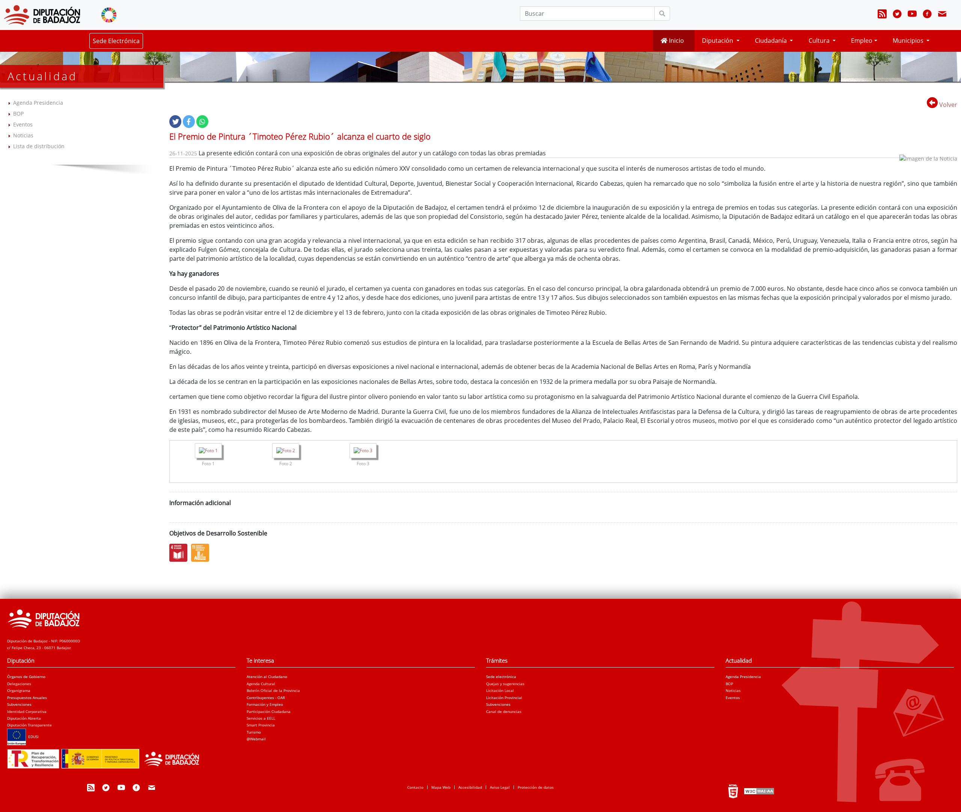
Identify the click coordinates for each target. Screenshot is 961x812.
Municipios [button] (909, 40)
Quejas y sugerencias (505, 683)
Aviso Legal (500, 787)
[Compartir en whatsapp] (202, 121)
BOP (18, 113)
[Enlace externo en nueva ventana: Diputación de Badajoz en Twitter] (897, 15)
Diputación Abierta (24, 718)
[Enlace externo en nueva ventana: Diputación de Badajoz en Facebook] (927, 15)
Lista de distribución (39, 146)
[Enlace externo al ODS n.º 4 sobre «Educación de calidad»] (180, 553)
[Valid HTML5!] (733, 791)
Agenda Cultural (261, 683)
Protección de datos (536, 787)
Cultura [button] (820, 40)
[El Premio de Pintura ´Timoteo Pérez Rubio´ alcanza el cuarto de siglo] (208, 451)
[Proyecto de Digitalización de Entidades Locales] (106, 756)
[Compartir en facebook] (189, 121)
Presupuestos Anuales (27, 697)
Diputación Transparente (29, 725)
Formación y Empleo (265, 704)
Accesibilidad (470, 787)
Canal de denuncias (503, 711)
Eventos (23, 124)
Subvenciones (19, 704)
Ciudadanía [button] (771, 40)
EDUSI (32, 736)
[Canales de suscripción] (882, 15)
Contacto (415, 787)
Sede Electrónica (116, 41)
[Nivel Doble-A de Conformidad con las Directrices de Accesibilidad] (758, 791)
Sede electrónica (501, 676)
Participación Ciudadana (269, 711)
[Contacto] (942, 15)
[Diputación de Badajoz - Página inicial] (42, 15)
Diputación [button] (718, 40)
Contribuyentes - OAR (266, 697)
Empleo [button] (861, 40)
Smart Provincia (261, 725)
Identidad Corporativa (27, 711)
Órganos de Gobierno (26, 676)
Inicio (675, 40)
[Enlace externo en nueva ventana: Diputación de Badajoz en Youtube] (912, 15)
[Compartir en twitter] (175, 121)
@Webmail (256, 738)
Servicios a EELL (261, 718)
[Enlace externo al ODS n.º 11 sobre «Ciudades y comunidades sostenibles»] (202, 553)
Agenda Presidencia (38, 102)
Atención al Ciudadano (267, 676)
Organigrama (18, 690)
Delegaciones (19, 683)
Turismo (254, 732)
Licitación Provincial (504, 697)
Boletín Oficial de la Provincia (273, 690)
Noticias (23, 135)
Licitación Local (500, 690)
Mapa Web (440, 787)
